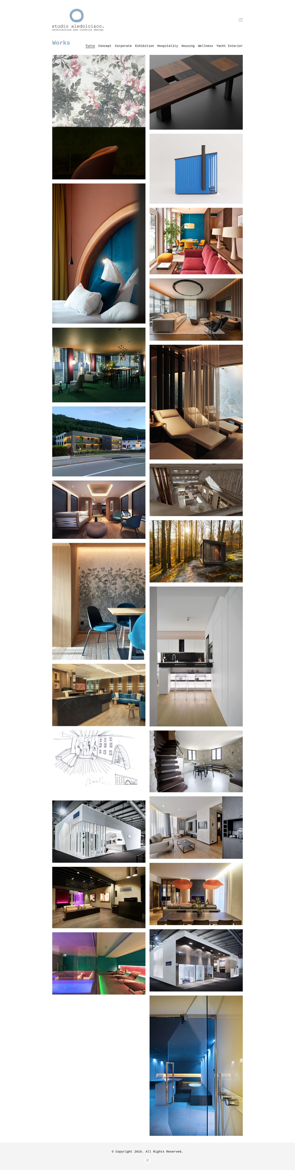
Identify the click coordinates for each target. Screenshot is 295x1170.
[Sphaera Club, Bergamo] (98, 963)
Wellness (205, 46)
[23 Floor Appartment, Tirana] (196, 894)
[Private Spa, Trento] (196, 1066)
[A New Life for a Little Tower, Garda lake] (196, 761)
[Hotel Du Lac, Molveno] (98, 117)
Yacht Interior (229, 46)
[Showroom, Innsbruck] (98, 897)
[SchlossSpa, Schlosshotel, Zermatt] (196, 402)
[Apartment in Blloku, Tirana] (196, 309)
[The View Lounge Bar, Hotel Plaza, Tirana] (98, 365)
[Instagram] (147, 1160)
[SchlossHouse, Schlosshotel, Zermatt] (196, 241)
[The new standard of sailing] (98, 510)
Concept (104, 46)
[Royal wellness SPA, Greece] (98, 695)
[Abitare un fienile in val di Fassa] (196, 490)
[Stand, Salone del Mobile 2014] (196, 960)
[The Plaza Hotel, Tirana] (196, 827)
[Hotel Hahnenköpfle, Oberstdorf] (98, 601)
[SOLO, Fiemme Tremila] (196, 92)
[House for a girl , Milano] (196, 656)
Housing (188, 46)
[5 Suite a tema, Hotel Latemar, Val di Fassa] (98, 253)
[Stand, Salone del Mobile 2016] (98, 831)
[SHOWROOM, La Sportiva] (98, 763)
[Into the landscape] (196, 551)
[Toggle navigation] (241, 20)
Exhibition (144, 46)
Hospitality (167, 46)
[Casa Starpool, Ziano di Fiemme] (98, 441)
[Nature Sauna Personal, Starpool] (196, 169)
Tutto (90, 46)
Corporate (123, 46)
